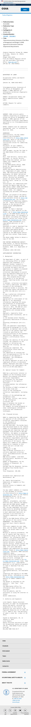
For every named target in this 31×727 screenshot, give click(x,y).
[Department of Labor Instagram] (15, 710)
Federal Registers (7, 15)
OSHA (5, 8)
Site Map (5, 713)
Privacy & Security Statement (25, 713)
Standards (5, 646)
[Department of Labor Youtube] (20, 710)
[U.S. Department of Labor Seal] (6, 692)
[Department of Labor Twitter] (10, 710)
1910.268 (5, 36)
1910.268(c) (12, 36)
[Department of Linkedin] (25, 710)
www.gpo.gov (13, 62)
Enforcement (6, 651)
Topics (4, 656)
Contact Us (5, 666)
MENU (25, 9)
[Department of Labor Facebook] (5, 710)
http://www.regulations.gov (12, 220)
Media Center (6, 661)
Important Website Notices (13, 713)
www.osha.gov (16, 702)
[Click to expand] (15, 2)
